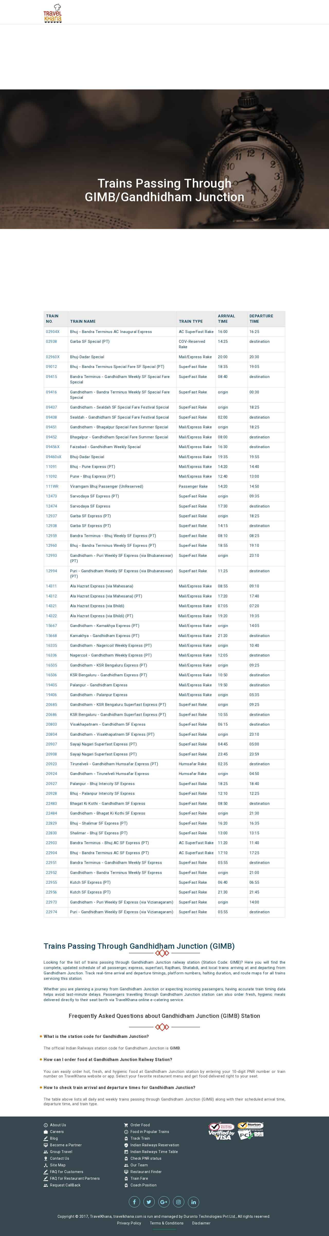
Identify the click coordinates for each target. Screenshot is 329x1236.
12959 (51, 535)
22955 (51, 882)
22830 (51, 833)
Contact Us (58, 1158)
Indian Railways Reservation (153, 1145)
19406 (51, 695)
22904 (51, 853)
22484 (51, 813)
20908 (51, 754)
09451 (51, 427)
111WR (52, 486)
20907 (51, 744)
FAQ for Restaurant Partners (74, 1178)
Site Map (57, 1165)
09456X (52, 447)
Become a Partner (65, 1145)
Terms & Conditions (167, 1223)
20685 (51, 704)
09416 (51, 392)
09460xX (53, 457)
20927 (51, 783)
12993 (51, 555)
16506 (51, 675)
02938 (51, 341)
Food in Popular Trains (148, 1132)
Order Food (139, 1125)
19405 (51, 685)
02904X (52, 331)
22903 (51, 843)
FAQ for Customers (66, 1172)
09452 (51, 437)
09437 (51, 407)
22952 (51, 872)
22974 (51, 912)
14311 (51, 586)
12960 (51, 545)
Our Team (138, 1165)
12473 (51, 496)
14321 (51, 606)
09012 (51, 366)
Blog (53, 1138)
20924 (51, 773)
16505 (51, 665)
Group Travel (60, 1152)
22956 (51, 892)
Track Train (139, 1138)
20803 (51, 724)
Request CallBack (64, 1185)
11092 (51, 476)
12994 (51, 571)
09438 (51, 417)
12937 (51, 516)
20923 (51, 764)
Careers (56, 1132)
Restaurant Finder (145, 1172)
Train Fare (138, 1178)
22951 (51, 862)
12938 (51, 525)
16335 (51, 645)
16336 (51, 655)
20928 (51, 793)
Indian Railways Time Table (153, 1152)
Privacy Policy (129, 1223)
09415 (51, 376)
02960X (52, 357)
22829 (51, 823)
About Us (57, 1125)
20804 (51, 734)
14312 (51, 596)
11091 (51, 466)
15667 (51, 625)
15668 (51, 635)
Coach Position (142, 1185)
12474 (51, 506)
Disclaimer (201, 1223)
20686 (51, 714)
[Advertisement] (154, 36)
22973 (51, 902)
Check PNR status (144, 1158)
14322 (51, 616)
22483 (51, 803)
